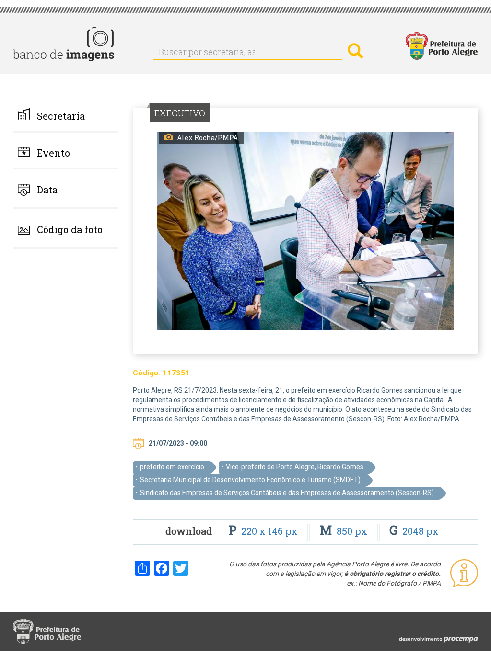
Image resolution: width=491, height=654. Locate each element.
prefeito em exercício (172, 467)
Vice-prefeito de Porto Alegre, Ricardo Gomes (294, 467)
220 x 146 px (264, 531)
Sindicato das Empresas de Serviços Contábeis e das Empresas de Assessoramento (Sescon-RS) (287, 492)
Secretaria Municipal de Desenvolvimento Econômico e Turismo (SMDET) (250, 480)
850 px (345, 531)
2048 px (414, 531)
